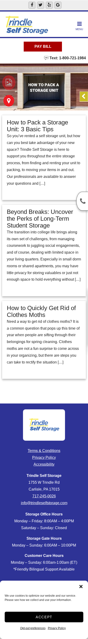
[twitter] (40, 5)
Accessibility (44, 464)
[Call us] (82, 201)
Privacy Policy (57, 628)
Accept (44, 617)
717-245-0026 (44, 496)
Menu (79, 29)
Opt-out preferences (33, 628)
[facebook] (31, 5)
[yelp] (49, 5)
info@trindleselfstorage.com (44, 503)
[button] (81, 586)
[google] (57, 5)
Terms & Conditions (44, 451)
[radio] (8, 82)
